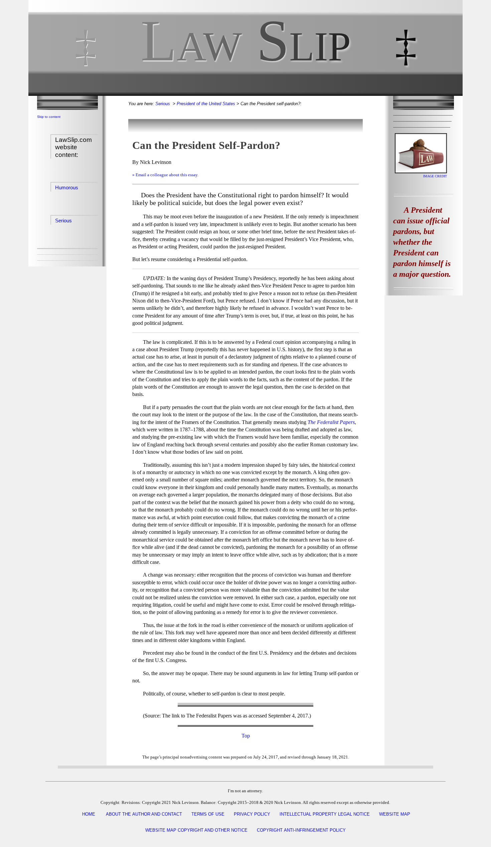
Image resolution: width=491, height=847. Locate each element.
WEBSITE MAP (394, 814)
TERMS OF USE (207, 814)
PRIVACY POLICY (252, 814)
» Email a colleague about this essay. (165, 175)
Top (245, 735)
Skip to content (48, 117)
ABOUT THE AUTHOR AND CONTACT (144, 814)
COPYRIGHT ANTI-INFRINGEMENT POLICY (301, 830)
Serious (63, 220)
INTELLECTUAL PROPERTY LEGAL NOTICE (325, 814)
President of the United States (206, 103)
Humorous (66, 187)
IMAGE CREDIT (435, 176)
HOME (88, 814)
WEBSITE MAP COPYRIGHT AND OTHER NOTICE (196, 830)
